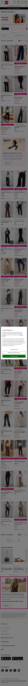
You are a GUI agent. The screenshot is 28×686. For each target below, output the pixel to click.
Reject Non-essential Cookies (14, 352)
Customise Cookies (14, 349)
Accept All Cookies (14, 356)
